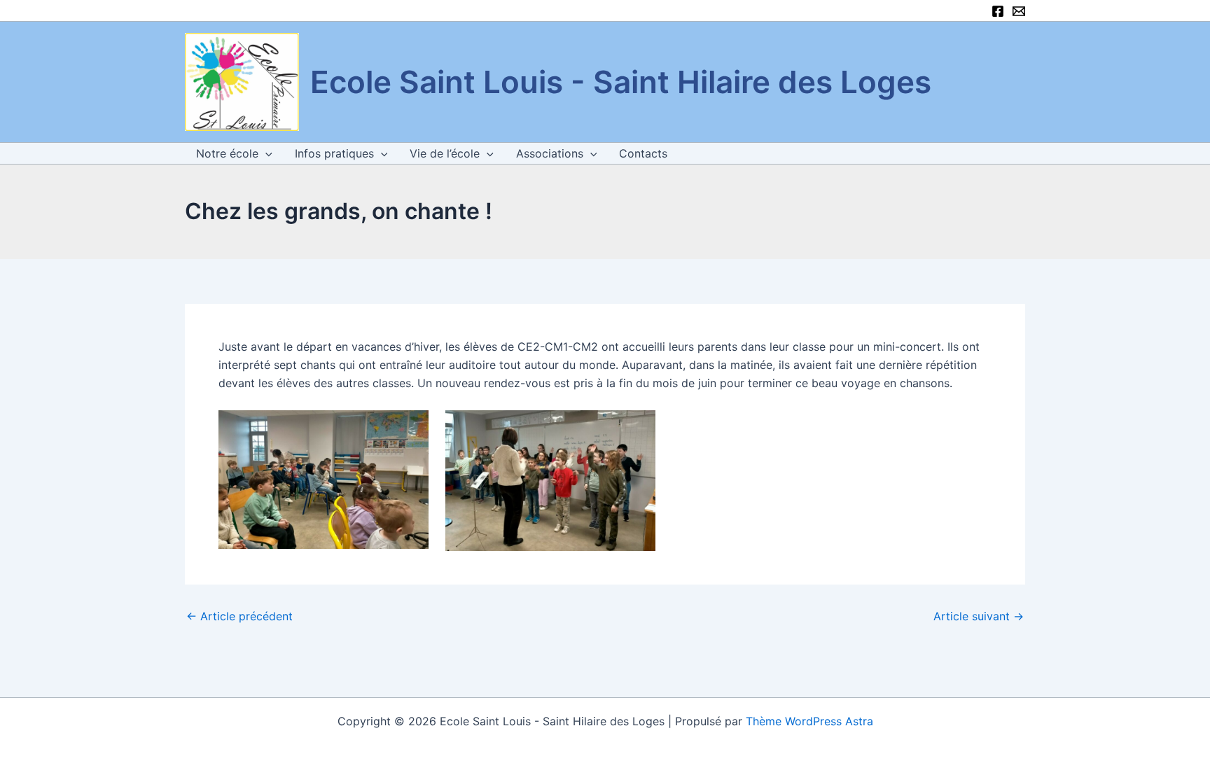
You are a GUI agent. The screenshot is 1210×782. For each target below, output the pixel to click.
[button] (265, 153)
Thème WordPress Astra (809, 721)
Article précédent (239, 616)
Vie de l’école (445, 153)
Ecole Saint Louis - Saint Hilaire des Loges (620, 82)
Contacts (643, 153)
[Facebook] (998, 11)
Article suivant (978, 616)
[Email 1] (1019, 11)
